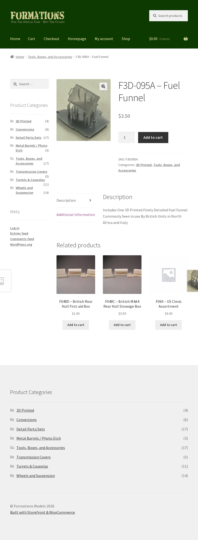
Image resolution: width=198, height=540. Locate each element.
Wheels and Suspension (24, 190)
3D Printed (144, 165)
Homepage (77, 38)
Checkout (51, 38)
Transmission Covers (31, 171)
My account (104, 38)
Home (15, 38)
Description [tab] (66, 200)
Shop (126, 38)
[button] (103, 86)
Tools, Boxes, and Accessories (50, 57)
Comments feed (22, 239)
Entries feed (19, 233)
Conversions (25, 129)
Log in (14, 228)
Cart (31, 38)
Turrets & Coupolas (30, 180)
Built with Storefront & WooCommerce (42, 512)
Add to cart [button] (75, 325)
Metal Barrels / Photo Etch (38, 438)
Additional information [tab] (76, 214)
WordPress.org (21, 244)
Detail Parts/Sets (29, 137)
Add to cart (153, 137)
